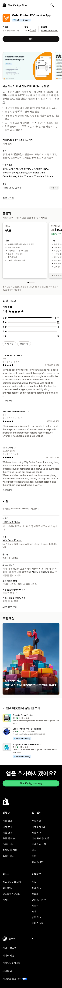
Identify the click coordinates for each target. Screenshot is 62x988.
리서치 (6, 899)
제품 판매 (7, 832)
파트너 (35, 905)
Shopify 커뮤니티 (11, 894)
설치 (31, 38)
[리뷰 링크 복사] (22, 355)
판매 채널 (7, 821)
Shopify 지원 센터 (12, 882)
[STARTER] (30, 282)
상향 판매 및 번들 (40, 838)
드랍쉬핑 (36, 821)
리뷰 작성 (9, 343)
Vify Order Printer (49, 30)
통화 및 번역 (38, 861)
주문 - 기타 (8, 198)
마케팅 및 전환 (10, 850)
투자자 (35, 894)
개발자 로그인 (10, 947)
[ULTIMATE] (33, 282)
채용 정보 (36, 888)
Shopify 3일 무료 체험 (31, 783)
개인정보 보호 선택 (12, 978)
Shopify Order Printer (23, 715)
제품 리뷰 (36, 832)
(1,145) (33, 30)
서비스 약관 (8, 955)
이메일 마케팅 (39, 844)
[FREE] (28, 282)
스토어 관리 (8, 855)
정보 (34, 882)
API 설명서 (8, 888)
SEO (34, 850)
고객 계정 (13, 168)
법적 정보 (36, 917)
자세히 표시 (7, 400)
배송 (34, 855)
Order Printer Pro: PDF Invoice (27, 729)
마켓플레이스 (38, 826)
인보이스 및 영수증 (12, 187)
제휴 (34, 911)
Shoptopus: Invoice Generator (27, 744)
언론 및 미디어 (39, 899)
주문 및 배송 (9, 838)
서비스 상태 (38, 923)
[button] (31, 719)
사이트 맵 (7, 970)
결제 (5, 168)
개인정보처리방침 (11, 522)
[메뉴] (57, 5)
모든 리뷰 (24, 343)
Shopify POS (26, 168)
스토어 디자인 (10, 844)
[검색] (52, 5)
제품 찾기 (7, 826)
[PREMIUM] (32, 282)
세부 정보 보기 (10, 607)
